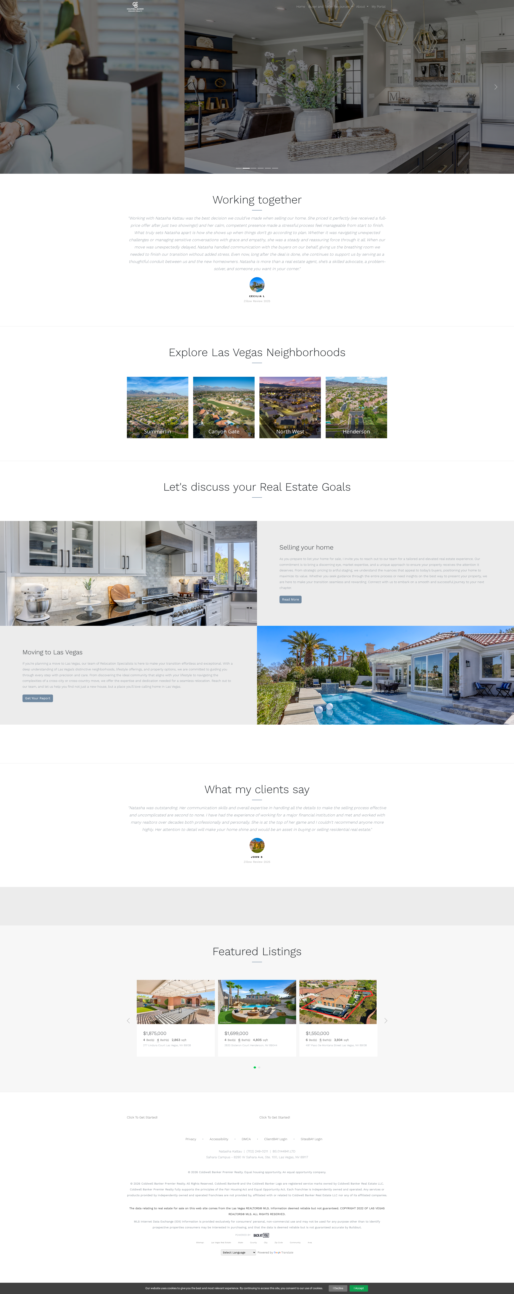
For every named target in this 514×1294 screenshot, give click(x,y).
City (265, 1242)
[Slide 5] (268, 168)
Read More (290, 599)
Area (310, 1242)
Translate (287, 1252)
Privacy (191, 1139)
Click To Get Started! (142, 1117)
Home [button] (300, 6)
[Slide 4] (261, 168)
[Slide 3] (253, 168)
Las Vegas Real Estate (221, 1242)
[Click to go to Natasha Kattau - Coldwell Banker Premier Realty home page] (135, 7)
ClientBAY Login (275, 1139)
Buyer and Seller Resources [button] (329, 6)
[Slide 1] (239, 168)
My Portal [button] (379, 6)
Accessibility (219, 1139)
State (240, 1242)
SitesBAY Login (311, 1139)
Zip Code (279, 1242)
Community (295, 1242)
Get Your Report (37, 698)
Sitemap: (200, 1242)
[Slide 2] (246, 168)
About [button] (361, 6)
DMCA (246, 1139)
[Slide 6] (275, 168)
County (253, 1242)
